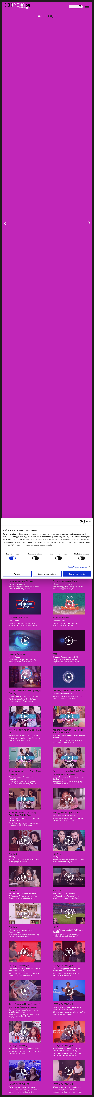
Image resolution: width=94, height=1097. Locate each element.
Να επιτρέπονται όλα (76, 574)
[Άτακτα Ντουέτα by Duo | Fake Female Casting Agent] (69, 757)
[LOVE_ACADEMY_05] (25, 1070)
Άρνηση (17, 574)
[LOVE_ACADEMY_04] (69, 1070)
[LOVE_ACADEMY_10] (25, 952)
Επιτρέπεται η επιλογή (47, 574)
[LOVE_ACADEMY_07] (25, 1032)
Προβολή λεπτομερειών (77, 567)
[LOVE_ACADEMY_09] (69, 952)
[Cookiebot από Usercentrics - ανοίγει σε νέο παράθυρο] (81, 522)
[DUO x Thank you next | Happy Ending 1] (25, 677)
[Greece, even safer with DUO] (69, 677)
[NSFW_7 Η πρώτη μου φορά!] (69, 799)
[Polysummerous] (69, 604)
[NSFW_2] (25, 913)
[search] (80, 7)
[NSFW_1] (69, 913)
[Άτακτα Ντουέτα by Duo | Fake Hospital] (25, 757)
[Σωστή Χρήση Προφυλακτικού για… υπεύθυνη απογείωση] (25, 991)
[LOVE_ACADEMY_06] (69, 1032)
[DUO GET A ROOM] (25, 604)
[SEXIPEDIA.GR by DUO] (17, 6)
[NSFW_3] (5, 223)
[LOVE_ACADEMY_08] (69, 991)
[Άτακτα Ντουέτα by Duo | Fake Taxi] (25, 716)
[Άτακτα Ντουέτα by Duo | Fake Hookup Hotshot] (69, 716)
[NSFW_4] (25, 877)
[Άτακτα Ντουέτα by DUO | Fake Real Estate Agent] (25, 799)
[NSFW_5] (89, 223)
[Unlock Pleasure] (25, 640)
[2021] (69, 640)
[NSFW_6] (25, 840)
